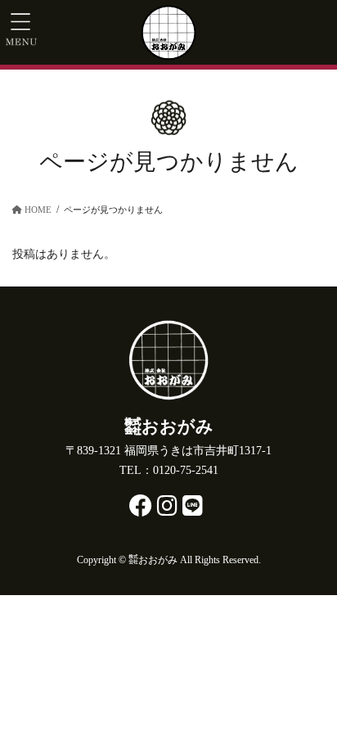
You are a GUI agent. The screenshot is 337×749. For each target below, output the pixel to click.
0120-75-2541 (185, 470)
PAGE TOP (297, 696)
